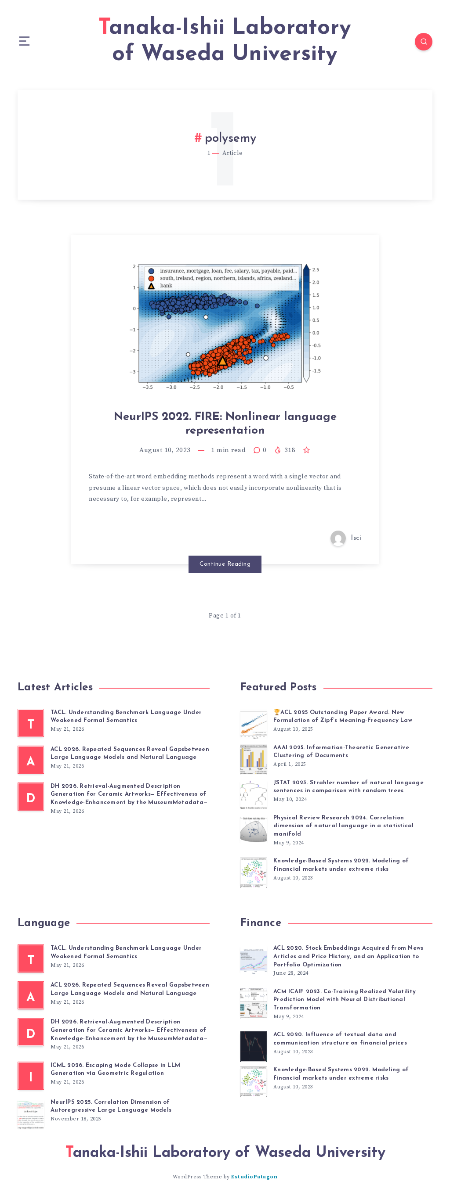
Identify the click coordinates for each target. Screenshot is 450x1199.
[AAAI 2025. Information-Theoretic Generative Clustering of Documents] (253, 758)
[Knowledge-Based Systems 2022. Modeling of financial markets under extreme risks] (253, 872)
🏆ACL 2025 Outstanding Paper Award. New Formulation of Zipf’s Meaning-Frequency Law (342, 717)
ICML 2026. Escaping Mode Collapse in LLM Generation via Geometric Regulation (115, 1070)
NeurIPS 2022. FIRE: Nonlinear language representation (225, 424)
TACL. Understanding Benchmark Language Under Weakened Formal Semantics (126, 717)
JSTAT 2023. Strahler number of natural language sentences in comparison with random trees (348, 787)
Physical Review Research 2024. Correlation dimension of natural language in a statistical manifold (343, 826)
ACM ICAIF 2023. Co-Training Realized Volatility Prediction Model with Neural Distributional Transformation (344, 1000)
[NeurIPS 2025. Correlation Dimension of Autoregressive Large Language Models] (31, 1113)
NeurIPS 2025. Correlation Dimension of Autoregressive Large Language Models (111, 1106)
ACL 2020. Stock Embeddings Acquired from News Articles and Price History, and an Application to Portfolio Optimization (348, 956)
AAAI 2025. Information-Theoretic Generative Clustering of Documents (341, 752)
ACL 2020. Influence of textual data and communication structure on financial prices (340, 1039)
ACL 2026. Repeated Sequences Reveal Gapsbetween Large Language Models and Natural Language (130, 754)
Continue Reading (225, 564)
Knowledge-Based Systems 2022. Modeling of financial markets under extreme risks (341, 865)
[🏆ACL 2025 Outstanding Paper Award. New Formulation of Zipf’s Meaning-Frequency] (253, 723)
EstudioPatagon (254, 1177)
